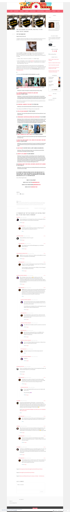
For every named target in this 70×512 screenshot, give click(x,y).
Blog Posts (16, 11)
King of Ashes (51, 81)
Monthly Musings (40, 11)
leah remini (23, 203)
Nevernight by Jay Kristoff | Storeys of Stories (27, 472)
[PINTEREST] (35, 508)
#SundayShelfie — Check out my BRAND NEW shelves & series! (40, 209)
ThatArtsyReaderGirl (19, 70)
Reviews (26, 11)
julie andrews (20, 203)
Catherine (18, 400)
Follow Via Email (54, 35)
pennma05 (18, 426)
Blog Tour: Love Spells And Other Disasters (54, 62)
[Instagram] (56, 51)
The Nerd (21, 11)
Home (11, 11)
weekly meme (39, 204)
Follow (50, 44)
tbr (19, 204)
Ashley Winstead (51, 78)
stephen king (17, 204)
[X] (53, 51)
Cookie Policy (15, 510)
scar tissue (36, 203)
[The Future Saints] (59, 79)
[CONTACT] (36, 508)
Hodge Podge (48, 11)
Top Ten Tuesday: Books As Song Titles (54, 65)
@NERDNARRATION (37, 184)
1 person (23, 222)
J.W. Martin (18, 447)
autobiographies (26, 202)
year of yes (42, 204)
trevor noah (32, 204)
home (39, 202)
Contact (53, 11)
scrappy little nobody (39, 203)
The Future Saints (51, 77)
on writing (34, 203)
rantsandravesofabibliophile (22, 253)
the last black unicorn (22, 204)
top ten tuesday (29, 204)
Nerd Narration (21, 243)
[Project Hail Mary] (59, 86)
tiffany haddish (26, 204)
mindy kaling (30, 203)
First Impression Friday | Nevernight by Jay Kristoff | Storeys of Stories (31, 469)
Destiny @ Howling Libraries (21, 275)
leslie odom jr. (26, 203)
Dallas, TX (11, 501)
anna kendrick (19, 202)
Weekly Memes (32, 11)
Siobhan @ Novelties (20, 366)
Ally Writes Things (19, 235)
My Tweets (50, 95)
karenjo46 (18, 217)
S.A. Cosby (50, 82)
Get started (42, 1)
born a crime (29, 202)
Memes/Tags (20, 201)
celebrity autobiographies (33, 202)
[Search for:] (54, 17)
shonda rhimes (43, 203)
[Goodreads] (54, 51)
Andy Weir (50, 85)
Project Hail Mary (51, 84)
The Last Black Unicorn (22, 111)
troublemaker (35, 204)
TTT (37, 204)
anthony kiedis (22, 202)
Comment (41, 491)
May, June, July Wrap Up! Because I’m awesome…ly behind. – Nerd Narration (32, 476)
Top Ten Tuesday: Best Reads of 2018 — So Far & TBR (22, 208)
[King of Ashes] (59, 83)
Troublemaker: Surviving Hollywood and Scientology (28, 116)
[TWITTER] (33, 508)
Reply (44, 217)
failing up (38, 202)
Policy (58, 11)
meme (28, 203)
